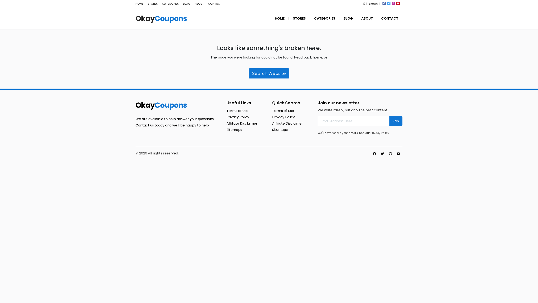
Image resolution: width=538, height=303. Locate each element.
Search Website (269, 73)
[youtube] (398, 3)
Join (396, 121)
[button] (364, 3)
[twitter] (388, 3)
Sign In (373, 3)
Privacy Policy (380, 133)
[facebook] (384, 3)
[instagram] (393, 3)
